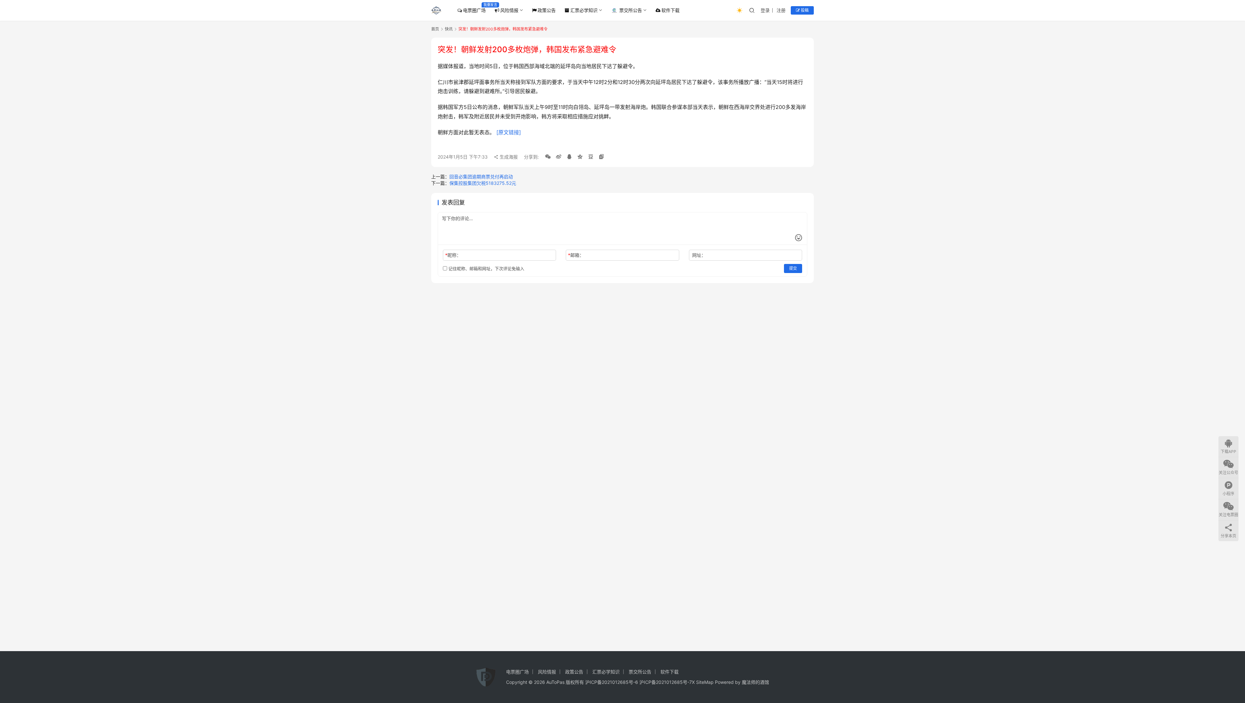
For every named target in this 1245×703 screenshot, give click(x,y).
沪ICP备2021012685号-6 (611, 682)
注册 (781, 10)
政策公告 (547, 10)
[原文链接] (508, 132)
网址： (699, 255)
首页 (435, 29)
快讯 (449, 29)
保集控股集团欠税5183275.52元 (482, 183)
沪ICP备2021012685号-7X (667, 682)
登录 (765, 10)
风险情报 (509, 10)
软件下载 (670, 10)
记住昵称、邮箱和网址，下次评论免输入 (485, 268)
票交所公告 (630, 10)
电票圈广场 (474, 10)
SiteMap (705, 682)
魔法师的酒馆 (755, 682)
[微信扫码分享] (548, 157)
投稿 (804, 10)
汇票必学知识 (584, 10)
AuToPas (555, 682)
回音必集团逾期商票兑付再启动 (481, 176)
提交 (793, 268)
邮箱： (576, 255)
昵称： (453, 255)
